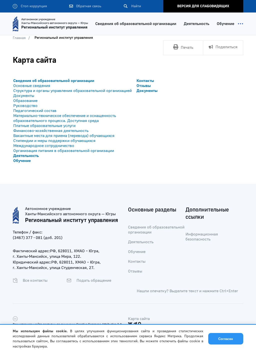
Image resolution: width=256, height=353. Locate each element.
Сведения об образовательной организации (135, 23)
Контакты (145, 80)
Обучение (225, 23)
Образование (25, 100)
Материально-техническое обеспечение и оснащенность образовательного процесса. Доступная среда (64, 118)
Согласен (225, 339)
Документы (23, 95)
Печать (187, 47)
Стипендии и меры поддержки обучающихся (54, 140)
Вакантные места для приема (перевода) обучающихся (63, 135)
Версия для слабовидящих (203, 6)
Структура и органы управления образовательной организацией (72, 90)
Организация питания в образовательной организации (63, 150)
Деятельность (196, 23)
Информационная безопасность (202, 237)
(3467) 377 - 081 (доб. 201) (37, 237)
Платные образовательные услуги (44, 125)
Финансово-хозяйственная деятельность (50, 130)
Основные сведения (31, 85)
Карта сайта (139, 318)
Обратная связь (88, 6)
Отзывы (143, 85)
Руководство (25, 105)
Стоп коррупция (33, 6)
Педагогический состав (34, 110)
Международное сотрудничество (43, 145)
